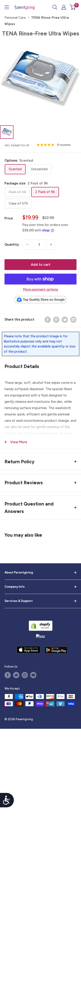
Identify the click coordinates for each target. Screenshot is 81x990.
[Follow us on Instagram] (25, 675)
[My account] (63, 7)
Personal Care (15, 18)
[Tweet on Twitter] (65, 319)
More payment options (40, 289)
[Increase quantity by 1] (51, 244)
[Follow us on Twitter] (16, 675)
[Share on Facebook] (48, 319)
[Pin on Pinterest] (56, 319)
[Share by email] (73, 319)
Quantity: (12, 244)
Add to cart (40, 264)
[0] (73, 7)
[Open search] (54, 7)
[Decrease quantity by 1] (27, 244)
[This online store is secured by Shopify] (40, 626)
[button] (73, 7)
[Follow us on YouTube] (33, 675)
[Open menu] (6, 7)
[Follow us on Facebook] (7, 675)
